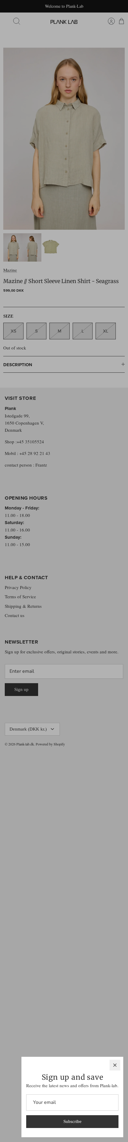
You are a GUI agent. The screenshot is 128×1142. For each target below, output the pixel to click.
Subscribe (72, 1121)
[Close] (115, 1065)
